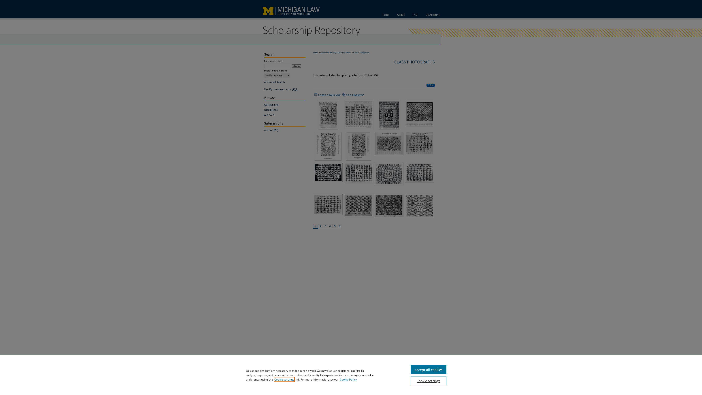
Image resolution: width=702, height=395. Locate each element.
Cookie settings (284, 379)
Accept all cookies (428, 369)
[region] (351, 375)
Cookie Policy (348, 379)
